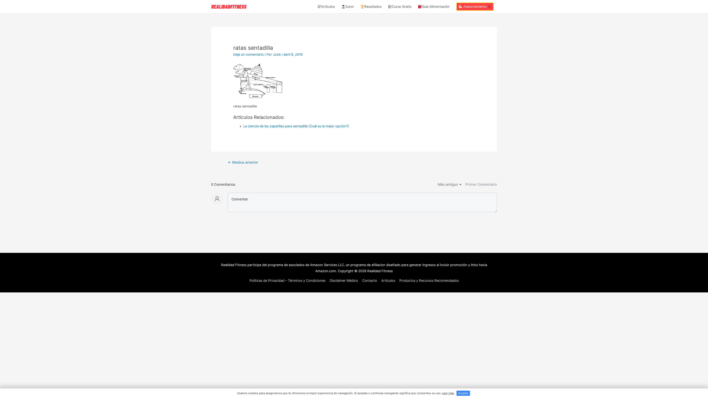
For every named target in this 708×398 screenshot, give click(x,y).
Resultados (372, 6)
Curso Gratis (401, 6)
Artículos (328, 6)
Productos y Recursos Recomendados (429, 280)
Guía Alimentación (436, 6)
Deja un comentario (248, 54)
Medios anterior (243, 162)
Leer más (448, 393)
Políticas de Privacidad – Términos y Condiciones (287, 280)
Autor (349, 6)
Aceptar (463, 393)
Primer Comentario (481, 184)
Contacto (369, 280)
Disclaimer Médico (344, 280)
